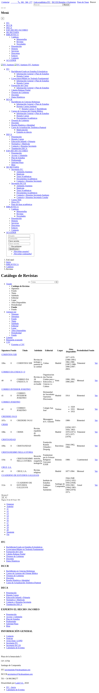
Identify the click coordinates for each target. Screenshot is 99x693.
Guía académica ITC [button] (42, 2)
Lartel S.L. (19, 683)
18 (8, 525)
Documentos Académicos (26, 118)
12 (8, 511)
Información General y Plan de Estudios (32, 74)
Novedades (21, 44)
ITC (8, 23)
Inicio (8, 262)
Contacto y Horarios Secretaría (23, 146)
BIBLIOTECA (12, 35)
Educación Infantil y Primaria (23, 141)
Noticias (9, 638)
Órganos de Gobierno (20, 92)
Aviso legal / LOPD (14, 641)
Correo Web (16, 200)
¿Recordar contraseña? (22, 254)
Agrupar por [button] (11, 312)
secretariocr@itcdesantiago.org (20, 674)
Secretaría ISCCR (18, 183)
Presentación (16, 46)
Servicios (15, 51)
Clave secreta (13, 241)
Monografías (21, 39)
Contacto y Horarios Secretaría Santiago (32, 195)
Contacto (15, 58)
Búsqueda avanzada (14, 340)
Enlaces (14, 56)
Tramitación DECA (19, 148)
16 (8, 520)
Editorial (14, 326)
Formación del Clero (19, 85)
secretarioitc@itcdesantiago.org (17, 670)
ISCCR (9, 25)
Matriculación (22, 130)
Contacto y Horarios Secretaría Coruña (32, 197)
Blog (13, 165)
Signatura (15, 316)
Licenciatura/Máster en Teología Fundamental (30, 78)
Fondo (14, 319)
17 (8, 523)
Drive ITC (15, 202)
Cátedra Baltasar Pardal (20, 90)
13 (8, 513)
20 (8, 530)
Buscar (93, 2)
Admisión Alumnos (24, 172)
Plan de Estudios (18, 158)
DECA (9, 28)
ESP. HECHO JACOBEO (17, 30)
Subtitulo (15, 323)
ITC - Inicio (11, 687)
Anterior (10, 506)
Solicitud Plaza (17, 162)
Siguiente (10, 532)
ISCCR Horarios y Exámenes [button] (64, 2)
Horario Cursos (22, 76)
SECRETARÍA (12, 32)
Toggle (9, 284)
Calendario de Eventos (15, 648)
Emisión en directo (24, 132)
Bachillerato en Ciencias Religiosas (25, 102)
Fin (8, 534)
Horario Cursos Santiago (26, 106)
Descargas (15, 53)
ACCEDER (11, 60)
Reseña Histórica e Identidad (23, 125)
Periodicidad (16, 333)
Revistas (19, 42)
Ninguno (15, 314)
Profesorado (16, 160)
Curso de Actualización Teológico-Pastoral (28, 127)
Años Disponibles (18, 330)
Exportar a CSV (17, 344)
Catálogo (15, 37)
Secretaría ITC (17, 169)
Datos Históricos (18, 97)
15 (8, 518)
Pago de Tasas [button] (83, 2)
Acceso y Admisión (19, 155)
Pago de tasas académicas (21, 204)
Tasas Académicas (23, 176)
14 (8, 516)
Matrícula (20, 174)
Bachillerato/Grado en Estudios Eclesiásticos (29, 71)
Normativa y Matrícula (20, 144)
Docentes (15, 95)
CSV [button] (8, 342)
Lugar (13, 328)
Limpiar (9, 337)
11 (8, 509)
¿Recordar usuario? (21, 251)
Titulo (13, 321)
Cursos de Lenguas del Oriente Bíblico (27, 111)
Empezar (10, 504)
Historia (14, 49)
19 (8, 527)
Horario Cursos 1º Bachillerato (34, 109)
